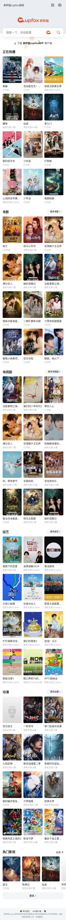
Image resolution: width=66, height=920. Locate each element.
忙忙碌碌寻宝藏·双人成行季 (12, 640)
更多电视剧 (53, 371)
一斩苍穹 (28, 726)
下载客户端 (34, 43)
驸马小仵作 (29, 246)
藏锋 (5, 123)
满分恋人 (7, 283)
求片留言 (26, 911)
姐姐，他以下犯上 (53, 358)
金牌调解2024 (31, 566)
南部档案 (49, 198)
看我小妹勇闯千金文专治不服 (12, 358)
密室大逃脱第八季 (53, 603)
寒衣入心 (49, 406)
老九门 (48, 123)
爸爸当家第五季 (53, 86)
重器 (5, 86)
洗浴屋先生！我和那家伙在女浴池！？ (32, 86)
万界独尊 (28, 801)
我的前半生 (9, 160)
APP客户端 (37, 911)
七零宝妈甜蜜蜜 (53, 320)
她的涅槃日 (29, 283)
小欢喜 (27, 160)
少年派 (27, 198)
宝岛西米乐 (50, 480)
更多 (31, 895)
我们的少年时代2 (32, 406)
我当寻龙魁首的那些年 (12, 518)
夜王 (5, 246)
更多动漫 (54, 691)
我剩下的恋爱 (10, 566)
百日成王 (7, 726)
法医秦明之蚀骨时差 (53, 283)
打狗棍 (48, 160)
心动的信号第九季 (12, 198)
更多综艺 (54, 531)
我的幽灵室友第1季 (12, 801)
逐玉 (5, 884)
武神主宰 (49, 801)
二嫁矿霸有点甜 (32, 320)
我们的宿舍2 (30, 640)
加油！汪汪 (50, 640)
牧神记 (26, 884)
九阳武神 (7, 763)
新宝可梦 (28, 838)
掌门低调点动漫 (53, 726)
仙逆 (25, 123)
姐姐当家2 (8, 678)
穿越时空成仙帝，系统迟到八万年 (53, 763)
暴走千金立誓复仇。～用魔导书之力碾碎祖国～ (53, 838)
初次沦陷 (28, 358)
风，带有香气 (10, 480)
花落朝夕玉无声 (53, 246)
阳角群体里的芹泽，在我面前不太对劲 (53, 443)
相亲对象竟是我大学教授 (12, 320)
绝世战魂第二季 (32, 763)
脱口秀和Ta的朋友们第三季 (32, 678)
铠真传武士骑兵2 (12, 838)
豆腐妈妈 (28, 480)
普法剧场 (49, 566)
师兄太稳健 (29, 518)
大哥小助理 (9, 603)
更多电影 (54, 211)
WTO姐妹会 (51, 678)
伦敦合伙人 (29, 603)
